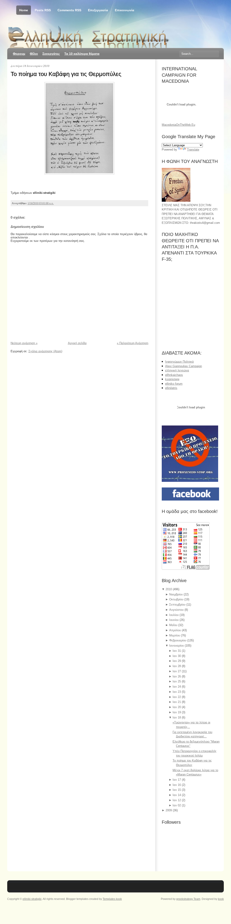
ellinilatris (171, 388)
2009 (169, 810)
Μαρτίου (175, 635)
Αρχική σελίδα (77, 343)
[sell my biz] (191, 408)
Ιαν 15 (177, 789)
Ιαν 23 (177, 691)
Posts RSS (43, 10)
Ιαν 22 (177, 697)
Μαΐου (173, 625)
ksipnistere (172, 379)
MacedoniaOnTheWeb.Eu (178, 124)
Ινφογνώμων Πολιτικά (179, 361)
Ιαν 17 (177, 779)
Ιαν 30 (177, 656)
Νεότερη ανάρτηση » (24, 343)
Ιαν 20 (177, 707)
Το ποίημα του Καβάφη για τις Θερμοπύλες (66, 74)
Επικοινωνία (124, 10)
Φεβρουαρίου (178, 640)
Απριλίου (175, 630)
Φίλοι (34, 53)
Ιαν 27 (177, 671)
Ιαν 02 (177, 805)
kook (221, 899)
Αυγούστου (177, 609)
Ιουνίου (174, 620)
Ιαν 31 (177, 650)
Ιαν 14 (177, 795)
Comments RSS (69, 10)
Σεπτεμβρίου (177, 604)
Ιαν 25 (177, 681)
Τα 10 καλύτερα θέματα (81, 53)
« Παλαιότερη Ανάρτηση (132, 343)
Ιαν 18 (177, 717)
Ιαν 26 (177, 676)
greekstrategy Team (188, 899)
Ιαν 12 (177, 800)
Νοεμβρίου (176, 594)
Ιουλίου (174, 615)
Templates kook (112, 899)
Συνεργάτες (51, 53)
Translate (193, 149)
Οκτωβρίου (176, 599)
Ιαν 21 (177, 702)
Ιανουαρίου (177, 645)
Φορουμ (19, 53)
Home (23, 10)
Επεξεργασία (98, 10)
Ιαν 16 (177, 785)
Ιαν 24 (177, 686)
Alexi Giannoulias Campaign (183, 366)
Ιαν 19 (177, 712)
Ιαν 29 (177, 661)
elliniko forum (173, 383)
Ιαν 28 (177, 666)
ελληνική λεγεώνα (177, 370)
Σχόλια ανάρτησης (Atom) (45, 351)
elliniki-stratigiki (32, 899)
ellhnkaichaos (174, 375)
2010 (169, 589)
